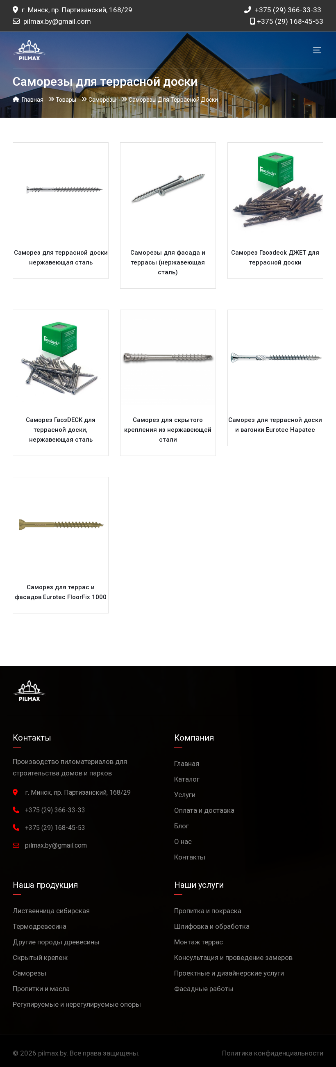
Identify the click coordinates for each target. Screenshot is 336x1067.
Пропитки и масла (41, 989)
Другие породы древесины (56, 942)
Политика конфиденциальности (272, 1053)
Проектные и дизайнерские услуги (229, 973)
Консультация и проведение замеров (233, 957)
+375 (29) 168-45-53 (289, 21)
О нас (183, 841)
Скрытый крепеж (40, 957)
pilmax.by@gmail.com (57, 21)
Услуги (184, 795)
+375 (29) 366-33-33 (287, 10)
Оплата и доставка (204, 810)
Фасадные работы (204, 989)
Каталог (187, 779)
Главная (186, 763)
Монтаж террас (198, 942)
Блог (181, 826)
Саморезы (29, 973)
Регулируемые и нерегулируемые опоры (77, 1004)
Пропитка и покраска (207, 911)
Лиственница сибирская (51, 911)
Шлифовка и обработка (212, 926)
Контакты (189, 857)
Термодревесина (39, 926)
